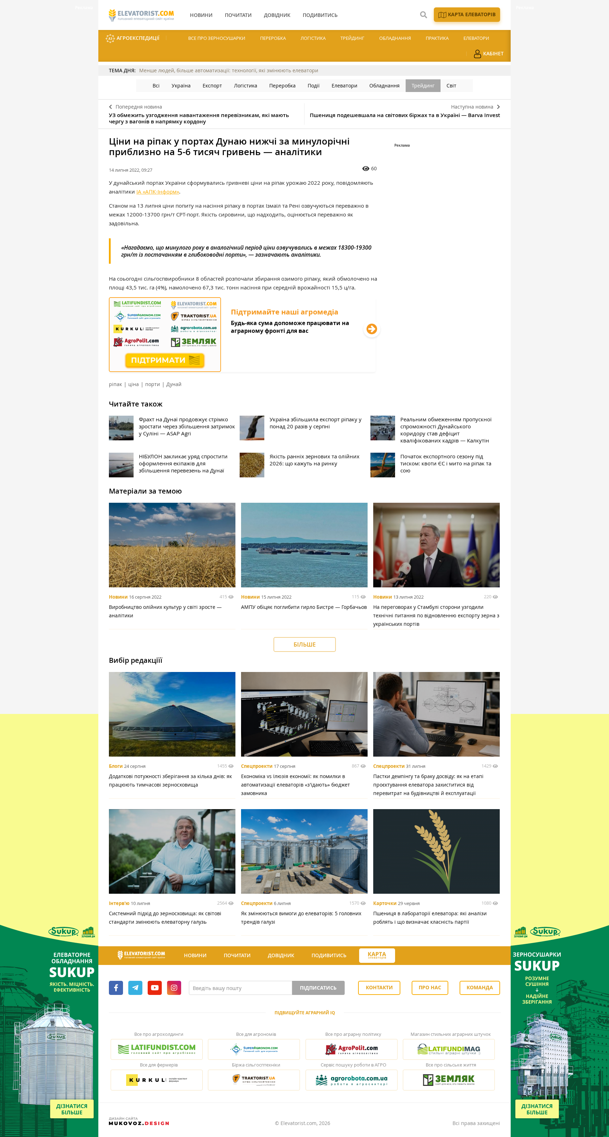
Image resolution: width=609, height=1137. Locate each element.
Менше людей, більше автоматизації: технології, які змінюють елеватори (228, 70)
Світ (451, 85)
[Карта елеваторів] (377, 955)
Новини (118, 597)
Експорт (212, 85)
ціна (133, 384)
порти (152, 384)
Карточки (384, 903)
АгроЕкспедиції (137, 38)
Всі (156, 85)
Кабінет (493, 53)
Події (314, 85)
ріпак (115, 384)
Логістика (313, 38)
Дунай (174, 384)
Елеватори (476, 38)
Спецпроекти (256, 766)
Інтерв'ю (119, 903)
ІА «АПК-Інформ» (157, 191)
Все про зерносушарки (216, 38)
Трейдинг (352, 38)
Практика (437, 38)
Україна (181, 85)
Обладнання (395, 38)
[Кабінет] (407, 956)
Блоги (116, 766)
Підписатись (318, 987)
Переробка (273, 38)
